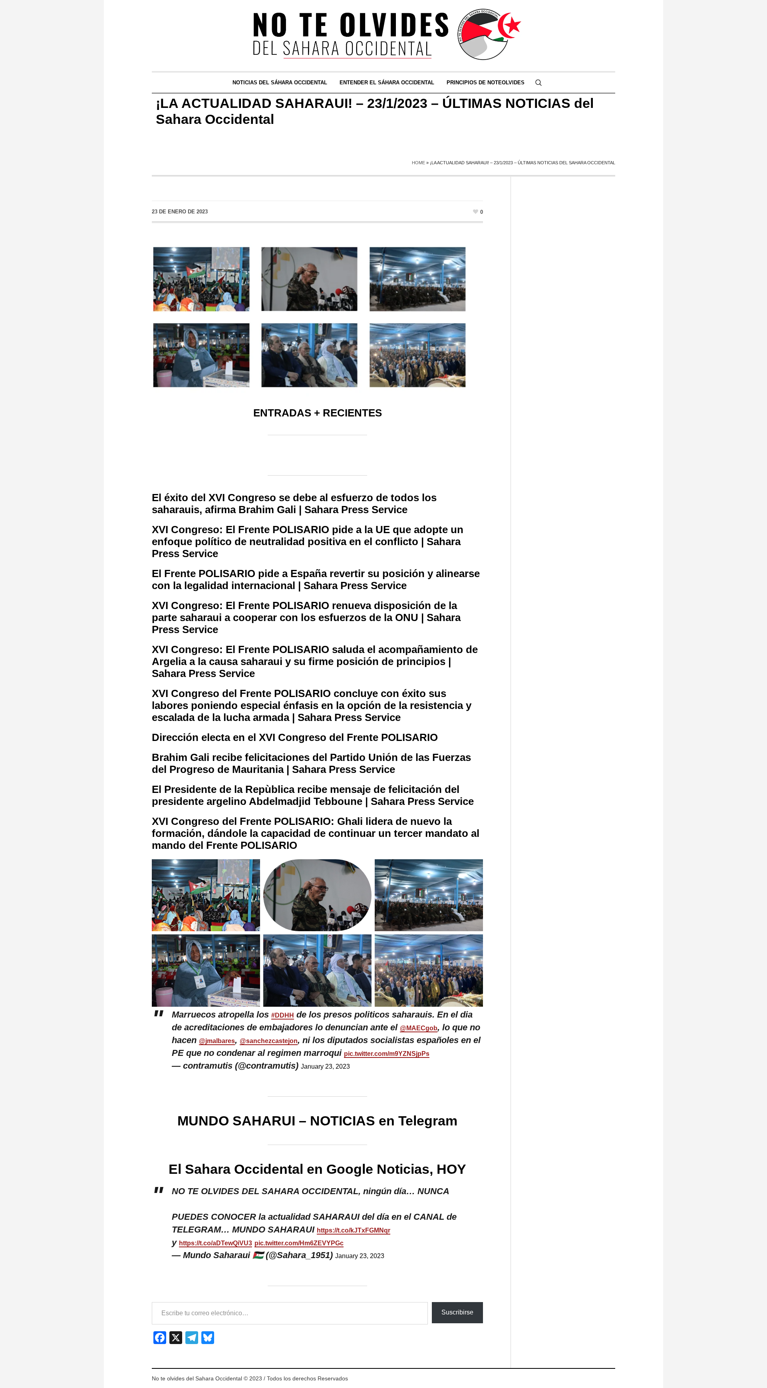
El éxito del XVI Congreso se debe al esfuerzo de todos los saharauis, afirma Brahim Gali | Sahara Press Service (294, 504)
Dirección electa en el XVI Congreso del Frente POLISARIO (295, 737)
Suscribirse (457, 1312)
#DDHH (282, 1015)
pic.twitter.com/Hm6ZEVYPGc (299, 1243)
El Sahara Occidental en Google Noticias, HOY (317, 1169)
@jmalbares (217, 1041)
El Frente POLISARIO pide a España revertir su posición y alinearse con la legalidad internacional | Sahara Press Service (316, 579)
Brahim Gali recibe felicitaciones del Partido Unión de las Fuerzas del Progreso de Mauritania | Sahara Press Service (311, 763)
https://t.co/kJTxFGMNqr (353, 1230)
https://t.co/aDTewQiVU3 (215, 1243)
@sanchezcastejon (269, 1041)
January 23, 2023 (325, 1066)
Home (418, 162)
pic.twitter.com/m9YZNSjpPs (386, 1053)
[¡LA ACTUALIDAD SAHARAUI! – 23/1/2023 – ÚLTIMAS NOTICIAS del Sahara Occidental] (317, 317)
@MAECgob (418, 1028)
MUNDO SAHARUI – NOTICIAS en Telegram (317, 1120)
